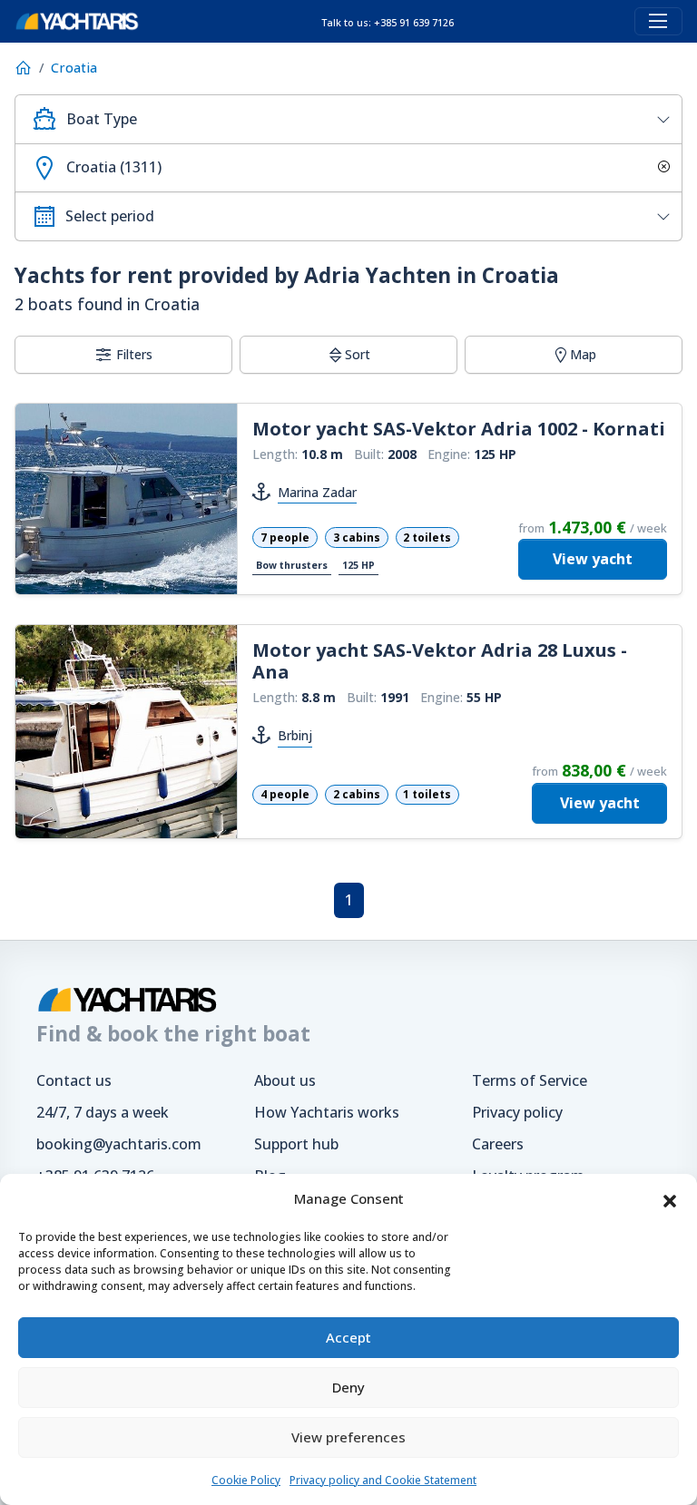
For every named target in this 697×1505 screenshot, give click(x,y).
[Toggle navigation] (658, 21)
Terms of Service (529, 1080)
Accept (348, 1337)
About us (285, 1080)
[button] (670, 1199)
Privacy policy (517, 1112)
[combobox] (348, 119)
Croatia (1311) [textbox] (114, 167)
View (593, 559)
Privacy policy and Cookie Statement (383, 1480)
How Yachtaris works (326, 1112)
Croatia (74, 67)
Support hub (296, 1144)
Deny (348, 1387)
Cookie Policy (245, 1480)
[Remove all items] (661, 168)
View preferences (348, 1437)
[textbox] (366, 119)
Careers (498, 1144)
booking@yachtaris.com (118, 1144)
